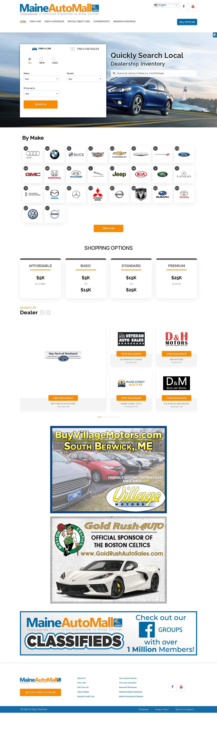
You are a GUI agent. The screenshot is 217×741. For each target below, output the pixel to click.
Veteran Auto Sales (131, 359)
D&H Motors (176, 359)
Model (70, 73)
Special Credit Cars (79, 21)
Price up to (29, 88)
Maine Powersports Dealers (131, 696)
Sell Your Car (83, 687)
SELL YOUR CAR (187, 22)
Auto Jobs (81, 683)
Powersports (102, 21)
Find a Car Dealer (54, 21)
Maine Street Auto (131, 404)
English (162, 5)
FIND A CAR (108, 228)
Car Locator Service (128, 678)
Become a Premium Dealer (40, 692)
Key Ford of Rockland (63, 404)
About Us (81, 678)
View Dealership (63, 398)
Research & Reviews (124, 21)
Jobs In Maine (83, 692)
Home (23, 21)
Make (26, 73)
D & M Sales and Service (176, 404)
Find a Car (35, 21)
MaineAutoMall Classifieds (130, 692)
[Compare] (215, 35)
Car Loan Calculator (128, 683)
